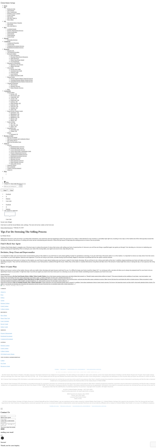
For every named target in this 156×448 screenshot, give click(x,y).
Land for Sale (10, 44)
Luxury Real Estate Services (17, 149)
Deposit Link (10, 50)
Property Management (6, 333)
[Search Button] (21, 186)
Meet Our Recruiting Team (14, 142)
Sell (5, 21)
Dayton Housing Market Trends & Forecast (21, 78)
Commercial (7, 41)
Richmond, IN (14, 134)
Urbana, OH (13, 131)
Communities (7, 91)
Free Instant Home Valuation (14, 23)
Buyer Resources (14, 55)
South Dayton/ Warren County (15, 111)
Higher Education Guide (16, 75)
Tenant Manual (11, 35)
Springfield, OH (14, 129)
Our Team (3, 363)
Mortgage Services (15, 159)
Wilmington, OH (14, 115)
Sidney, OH (13, 126)
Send (2, 429)
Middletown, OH (14, 117)
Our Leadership (11, 166)
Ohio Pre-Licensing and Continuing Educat (18, 139)
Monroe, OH (13, 118)
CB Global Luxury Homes (7, 354)
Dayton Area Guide (15, 69)
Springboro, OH (14, 112)
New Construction (12, 12)
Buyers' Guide (4, 324)
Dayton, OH (13, 94)
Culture (2, 360)
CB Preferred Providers (13, 52)
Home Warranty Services (16, 88)
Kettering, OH (14, 105)
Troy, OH (12, 123)
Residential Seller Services (17, 148)
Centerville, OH (14, 97)
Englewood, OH (14, 100)
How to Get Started (12, 137)
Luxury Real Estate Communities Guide (20, 151)
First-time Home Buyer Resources (19, 57)
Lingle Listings (4, 306)
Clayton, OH (13, 98)
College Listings (5, 309)
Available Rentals (11, 29)
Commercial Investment (7, 339)
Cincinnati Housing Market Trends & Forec (21, 80)
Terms (57, 369)
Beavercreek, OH (15, 95)
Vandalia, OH (14, 108)
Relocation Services (12, 40)
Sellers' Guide (4, 327)
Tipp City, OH (14, 125)
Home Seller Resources (7, 227)
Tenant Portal (10, 33)
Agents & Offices (11, 165)
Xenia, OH (13, 109)
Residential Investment (6, 336)
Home (5, 6)
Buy (5, 7)
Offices (2, 297)
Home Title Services (15, 163)
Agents (2, 300)
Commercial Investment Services (15, 46)
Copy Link (8, 201)
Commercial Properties (13, 43)
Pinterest (8, 198)
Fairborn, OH (13, 101)
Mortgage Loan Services (16, 64)
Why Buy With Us (12, 18)
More (5, 171)
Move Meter (10, 19)
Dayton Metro (10, 92)
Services (9, 145)
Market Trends (11, 77)
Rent (5, 27)
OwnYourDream (14, 61)
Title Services (13, 84)
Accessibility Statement (76, 369)
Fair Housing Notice (94, 369)
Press (2, 295)
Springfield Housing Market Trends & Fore (21, 81)
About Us (6, 143)
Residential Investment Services (15, 47)
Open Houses (10, 10)
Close (11, 190)
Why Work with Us (12, 140)
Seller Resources (14, 58)
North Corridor (11, 122)
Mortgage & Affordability (13, 63)
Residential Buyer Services (17, 146)
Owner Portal (10, 36)
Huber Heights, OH (15, 103)
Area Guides (10, 67)
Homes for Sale (11, 9)
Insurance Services (15, 86)
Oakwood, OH (14, 106)
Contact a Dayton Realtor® (14, 168)
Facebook (8, 194)
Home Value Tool (5, 318)
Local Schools (14, 74)
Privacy (63, 369)
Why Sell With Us (12, 26)
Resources (6, 49)
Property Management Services (15, 30)
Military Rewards (14, 66)
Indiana (9, 132)
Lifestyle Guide (14, 72)
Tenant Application (12, 32)
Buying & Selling (11, 53)
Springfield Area (11, 128)
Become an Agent (8, 136)
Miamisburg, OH (14, 114)
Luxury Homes (11, 15)
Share (4, 190)
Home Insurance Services (17, 160)
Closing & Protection (12, 83)
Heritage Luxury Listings (13, 13)
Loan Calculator (5, 321)
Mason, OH (13, 120)
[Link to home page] (1, 1)
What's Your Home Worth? (17, 60)
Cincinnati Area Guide (16, 71)
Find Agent (10, 16)
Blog (8, 89)
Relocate (6, 38)
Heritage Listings (5, 303)
